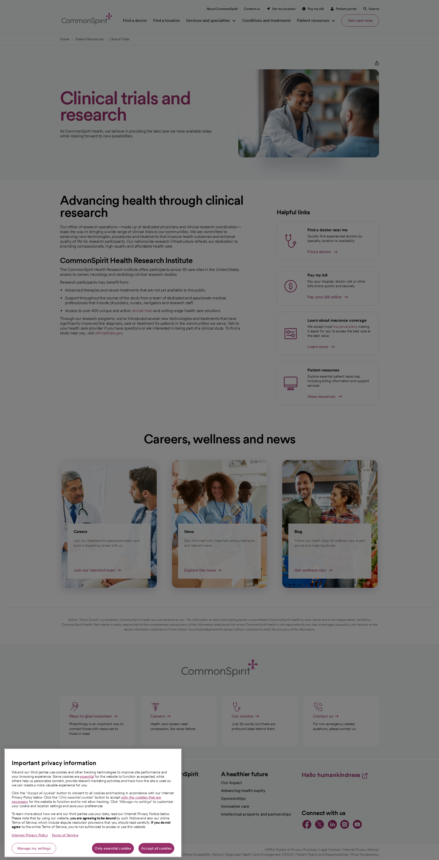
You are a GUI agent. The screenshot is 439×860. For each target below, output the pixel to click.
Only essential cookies (113, 848)
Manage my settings (34, 848)
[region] (93, 802)
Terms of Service (65, 835)
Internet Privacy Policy (30, 835)
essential (87, 776)
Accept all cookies (156, 848)
